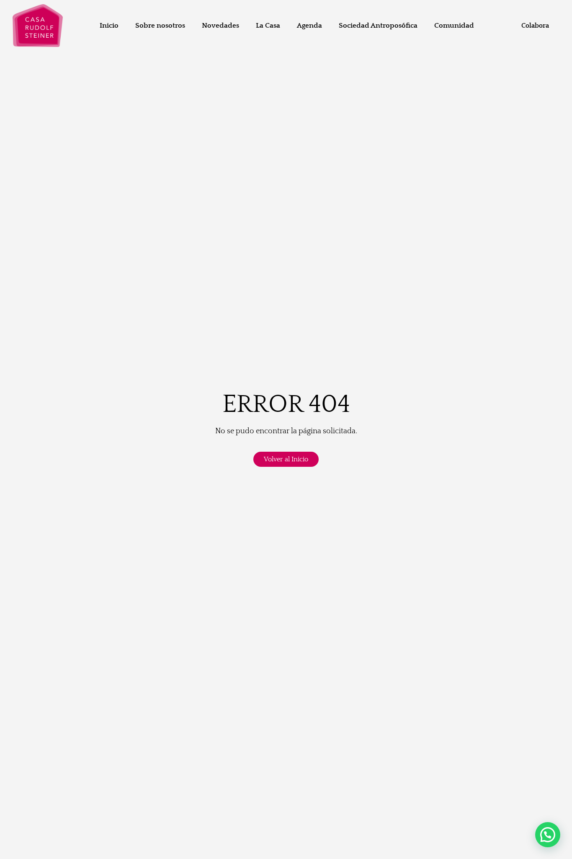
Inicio (109, 25)
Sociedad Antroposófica (378, 25)
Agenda (309, 25)
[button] (547, 834)
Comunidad (454, 25)
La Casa (268, 25)
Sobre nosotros (160, 25)
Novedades (220, 25)
